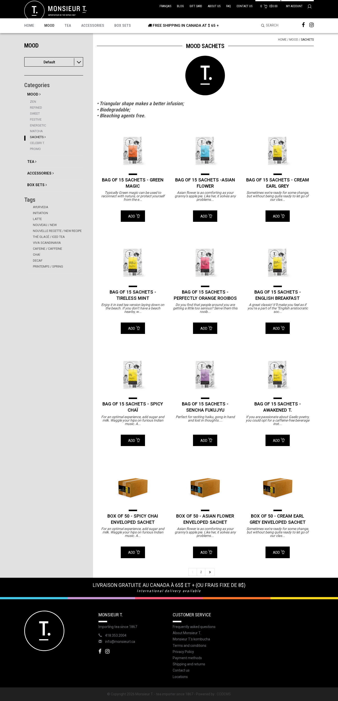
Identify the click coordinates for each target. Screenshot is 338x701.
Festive (36, 119)
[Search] (261, 26)
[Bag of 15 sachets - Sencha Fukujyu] (205, 375)
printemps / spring (48, 266)
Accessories (92, 25)
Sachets (37, 137)
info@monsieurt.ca (120, 642)
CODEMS (224, 694)
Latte (37, 219)
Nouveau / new (45, 225)
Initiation (40, 213)
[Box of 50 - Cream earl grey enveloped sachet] (277, 487)
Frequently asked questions (194, 627)
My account (294, 6)
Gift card (196, 6)
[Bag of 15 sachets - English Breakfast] (277, 262)
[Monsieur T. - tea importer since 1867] (55, 10)
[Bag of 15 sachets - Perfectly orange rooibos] (205, 262)
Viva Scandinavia (47, 243)
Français (165, 6)
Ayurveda (40, 207)
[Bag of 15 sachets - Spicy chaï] (133, 375)
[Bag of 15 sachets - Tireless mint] (133, 262)
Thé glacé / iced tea (49, 237)
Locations (180, 677)
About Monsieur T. (187, 633)
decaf (38, 260)
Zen (33, 101)
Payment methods (187, 658)
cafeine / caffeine (47, 248)
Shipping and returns (189, 664)
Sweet (35, 113)
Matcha (36, 131)
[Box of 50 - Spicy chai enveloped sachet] (133, 487)
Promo (35, 149)
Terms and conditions (189, 646)
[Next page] (209, 572)
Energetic (38, 125)
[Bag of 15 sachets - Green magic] (133, 151)
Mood (49, 25)
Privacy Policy (183, 652)
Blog (180, 6)
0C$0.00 (269, 6)
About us (214, 6)
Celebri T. (37, 143)
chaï (36, 254)
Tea (68, 25)
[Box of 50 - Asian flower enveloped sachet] (205, 487)
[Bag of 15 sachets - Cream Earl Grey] (277, 151)
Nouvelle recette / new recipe (57, 231)
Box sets (122, 25)
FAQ (228, 6)
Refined (36, 107)
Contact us (244, 6)
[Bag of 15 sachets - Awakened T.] (277, 375)
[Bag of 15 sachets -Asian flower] (205, 151)
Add (132, 216)
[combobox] (53, 62)
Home (29, 25)
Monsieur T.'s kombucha (191, 639)
